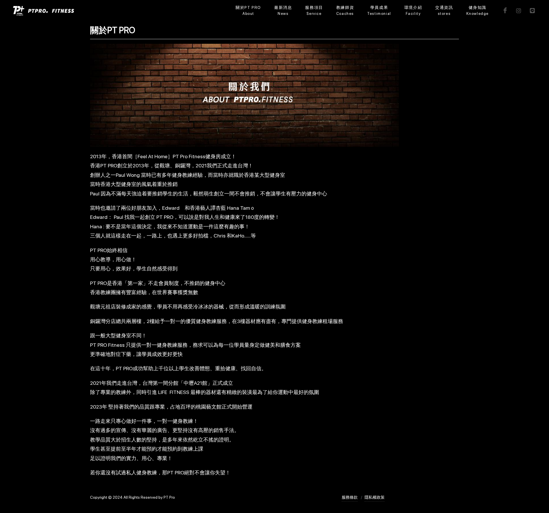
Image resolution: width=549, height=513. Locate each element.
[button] (314, 10)
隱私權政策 (375, 497)
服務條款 (350, 497)
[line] (532, 10)
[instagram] (518, 10)
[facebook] (505, 10)
